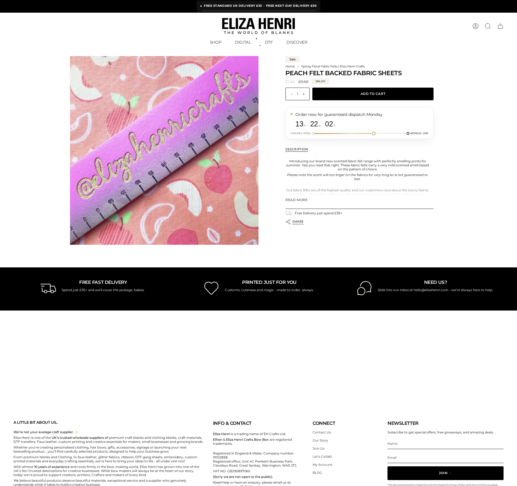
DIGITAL (243, 42)
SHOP (216, 42)
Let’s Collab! (322, 456)
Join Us (318, 448)
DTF (269, 42)
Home (290, 66)
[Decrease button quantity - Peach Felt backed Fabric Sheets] (290, 94)
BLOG (317, 473)
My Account (322, 465)
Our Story (320, 440)
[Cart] (500, 26)
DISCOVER (297, 42)
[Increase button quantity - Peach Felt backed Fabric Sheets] (305, 94)
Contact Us (322, 432)
